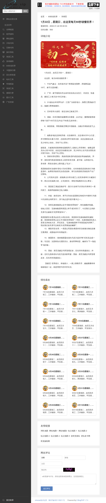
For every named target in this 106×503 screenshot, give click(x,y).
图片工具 (10, 97)
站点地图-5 (65, 436)
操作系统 (10, 52)
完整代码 (10, 47)
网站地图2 (63, 430)
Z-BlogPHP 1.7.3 (82, 500)
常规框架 (10, 83)
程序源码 (10, 34)
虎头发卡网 (85, 436)
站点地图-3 (45, 436)
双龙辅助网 (45, 441)
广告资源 (10, 102)
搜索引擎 (10, 93)
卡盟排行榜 (10, 70)
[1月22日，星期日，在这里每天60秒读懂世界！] (68, 54)
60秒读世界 (11, 65)
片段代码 (10, 43)
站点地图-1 (72, 430)
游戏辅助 (10, 61)
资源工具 (10, 56)
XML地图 (44, 430)
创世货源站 (75, 436)
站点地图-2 (82, 430)
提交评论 (46, 489)
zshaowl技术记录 (41, 500)
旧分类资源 (10, 74)
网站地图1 (53, 430)
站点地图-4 (55, 436)
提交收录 (8, 500)
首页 (42, 16)
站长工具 (10, 79)
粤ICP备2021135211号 (56, 500)
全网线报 (10, 29)
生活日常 (8, 25)
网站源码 (10, 38)
